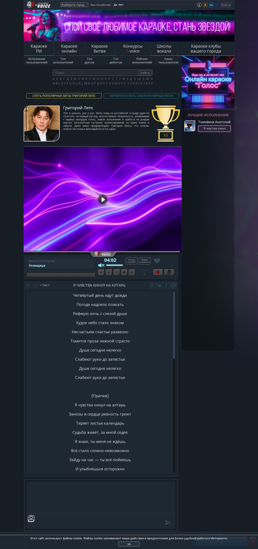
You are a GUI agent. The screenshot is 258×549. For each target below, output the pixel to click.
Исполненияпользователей (36, 60)
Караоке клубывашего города (206, 48)
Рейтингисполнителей (142, 60)
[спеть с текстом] (131, 261)
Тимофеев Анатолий (214, 122)
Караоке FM (39, 48)
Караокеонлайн (69, 48)
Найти (145, 73)
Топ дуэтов (89, 60)
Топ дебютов (116, 60)
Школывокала (164, 48)
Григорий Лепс (78, 108)
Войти (226, 5)
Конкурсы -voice (133, 48)
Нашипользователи (168, 60)
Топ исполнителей (63, 60)
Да (115, 5)
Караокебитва (99, 48)
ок (129, 544)
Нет (121, 5)
